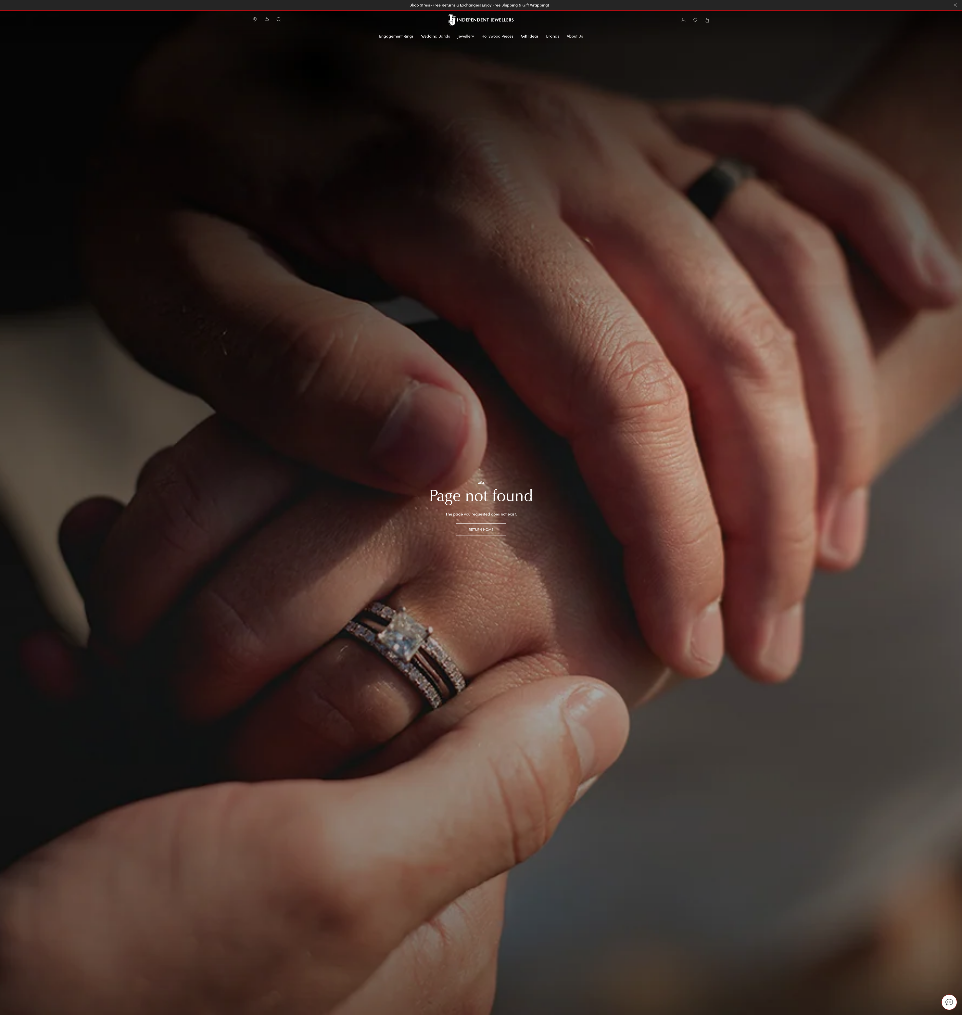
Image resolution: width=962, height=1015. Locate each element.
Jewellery (465, 36)
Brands (552, 36)
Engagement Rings (396, 36)
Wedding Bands (435, 36)
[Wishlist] (695, 20)
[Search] (279, 19)
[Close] (955, 5)
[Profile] (683, 20)
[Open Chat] (949, 1002)
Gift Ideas (530, 36)
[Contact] (267, 20)
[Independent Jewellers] (481, 20)
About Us (575, 36)
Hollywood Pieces (497, 36)
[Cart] (707, 20)
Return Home (481, 529)
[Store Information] (255, 20)
